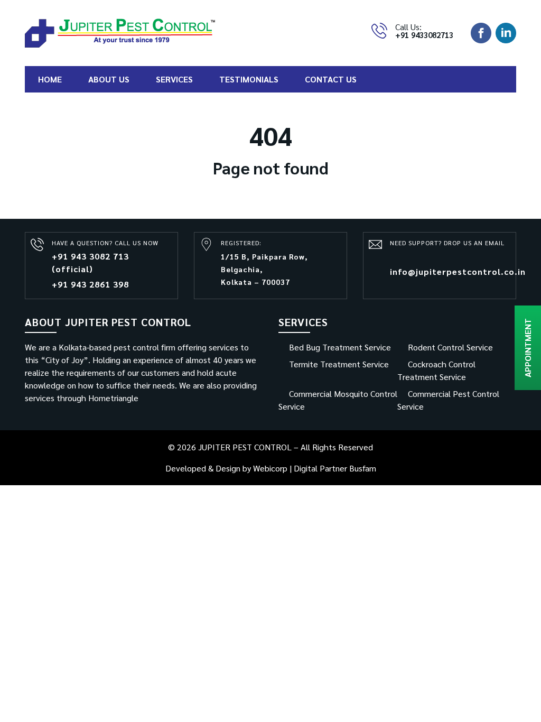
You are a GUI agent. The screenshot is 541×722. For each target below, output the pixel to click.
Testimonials (248, 79)
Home (50, 79)
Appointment (527, 347)
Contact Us (331, 79)
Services (174, 79)
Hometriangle (113, 397)
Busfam (362, 468)
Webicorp (270, 468)
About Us (108, 79)
